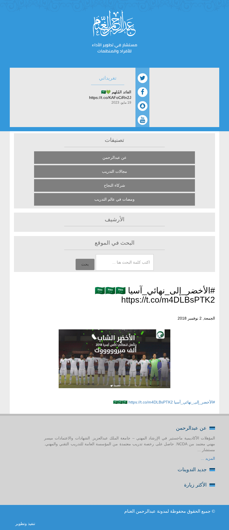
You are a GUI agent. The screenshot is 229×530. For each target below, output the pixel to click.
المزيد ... (208, 458)
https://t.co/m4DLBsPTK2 (150, 402)
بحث (85, 264)
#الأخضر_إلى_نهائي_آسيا (194, 402)
